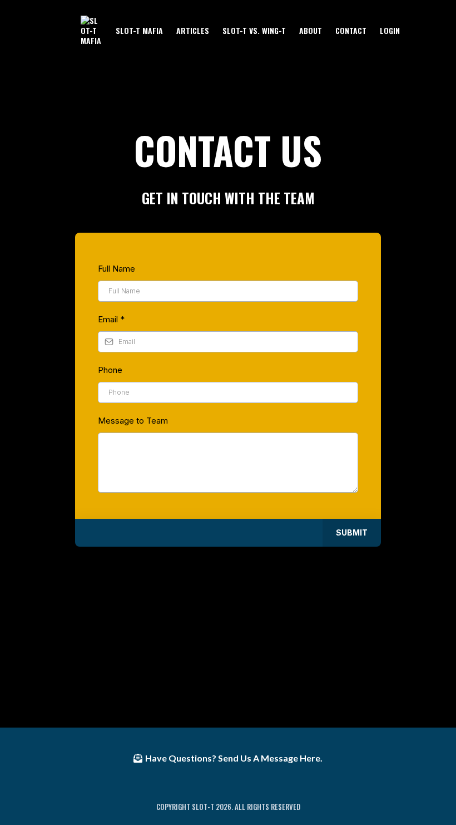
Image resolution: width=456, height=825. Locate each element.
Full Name (116, 268)
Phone (110, 370)
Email (111, 319)
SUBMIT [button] (352, 532)
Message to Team (133, 420)
